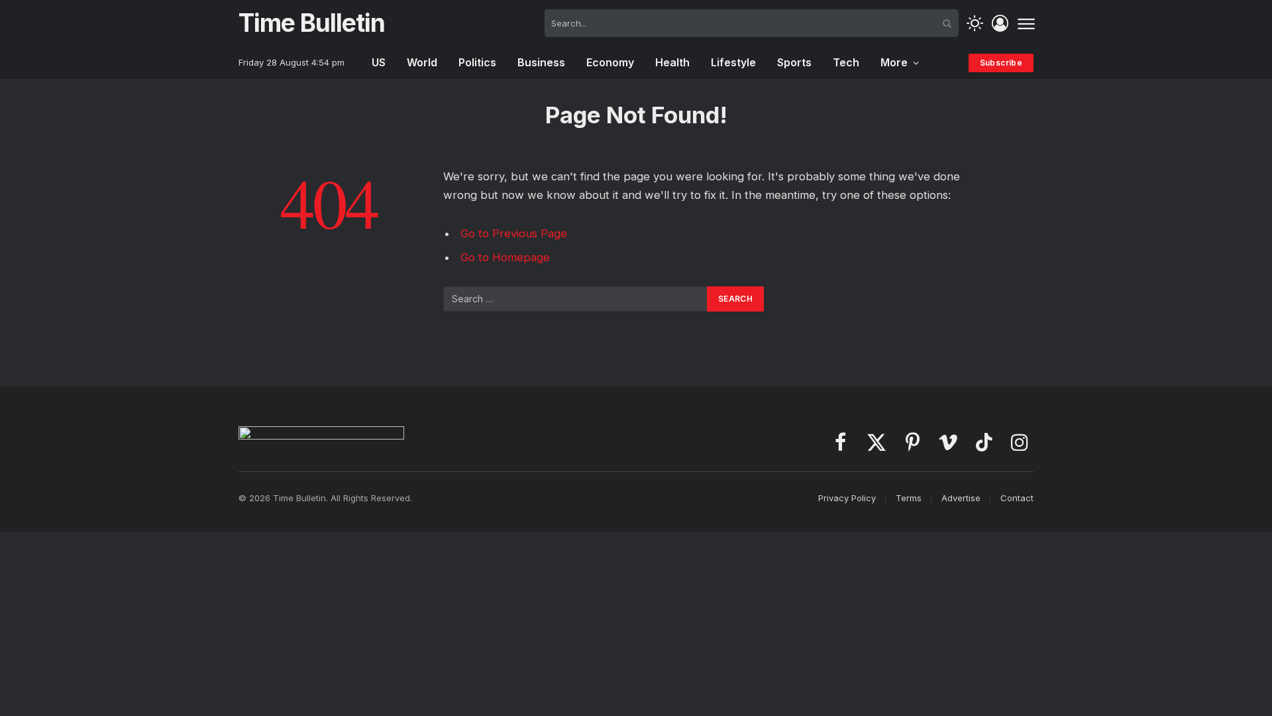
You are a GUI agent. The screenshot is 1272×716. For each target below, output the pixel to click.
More (894, 62)
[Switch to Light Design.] (975, 23)
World (422, 62)
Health (672, 62)
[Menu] (1026, 23)
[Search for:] (575, 299)
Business (541, 62)
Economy (610, 62)
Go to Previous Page (513, 233)
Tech (846, 62)
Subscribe (1001, 63)
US (379, 62)
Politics (477, 62)
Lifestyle (733, 62)
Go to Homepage (505, 257)
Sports (794, 62)
